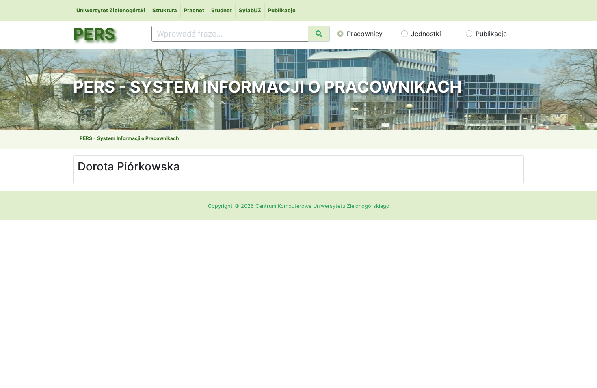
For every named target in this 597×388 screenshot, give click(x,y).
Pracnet (194, 10)
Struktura (164, 10)
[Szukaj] (318, 33)
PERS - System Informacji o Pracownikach (129, 138)
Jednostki (426, 34)
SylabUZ (250, 10)
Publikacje (282, 10)
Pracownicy (365, 34)
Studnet (221, 10)
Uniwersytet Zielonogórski (110, 10)
